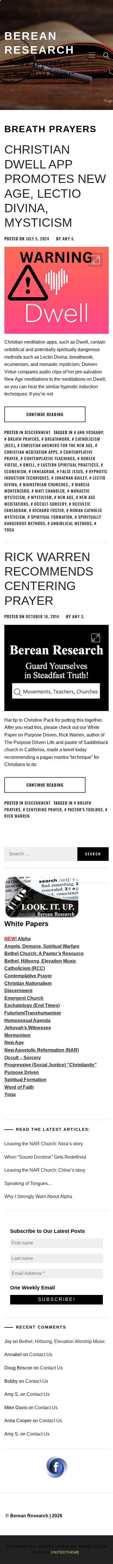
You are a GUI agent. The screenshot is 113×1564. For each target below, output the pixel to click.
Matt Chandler (50, 491)
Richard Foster (48, 510)
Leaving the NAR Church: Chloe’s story (44, 1170)
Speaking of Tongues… (28, 1183)
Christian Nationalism (28, 983)
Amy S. (68, 238)
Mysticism (41, 497)
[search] (106, 55)
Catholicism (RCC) (24, 968)
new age (66, 497)
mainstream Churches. (46, 484)
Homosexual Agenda (27, 1020)
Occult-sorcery (50, 504)
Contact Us (40, 1354)
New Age (14, 1042)
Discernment (38, 432)
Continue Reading (44, 414)
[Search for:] (40, 854)
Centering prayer (44, 809)
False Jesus (71, 471)
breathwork (57, 439)
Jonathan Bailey (71, 478)
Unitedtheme (65, 1552)
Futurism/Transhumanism (32, 1012)
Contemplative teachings (49, 458)
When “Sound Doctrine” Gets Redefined (45, 1157)
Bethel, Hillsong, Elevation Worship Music (62, 1341)
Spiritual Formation (51, 517)
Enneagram (43, 471)
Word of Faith (19, 1087)
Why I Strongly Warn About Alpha (38, 1196)
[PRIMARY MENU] (92, 55)
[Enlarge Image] (95, 260)
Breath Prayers (23, 439)
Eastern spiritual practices (70, 465)
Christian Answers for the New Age (57, 445)
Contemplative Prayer (28, 975)
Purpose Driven (21, 1072)
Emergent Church (23, 998)
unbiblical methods (71, 523)
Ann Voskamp (90, 432)
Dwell (29, 465)
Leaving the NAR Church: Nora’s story (43, 1143)
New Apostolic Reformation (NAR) (41, 1050)
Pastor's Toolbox (85, 809)
